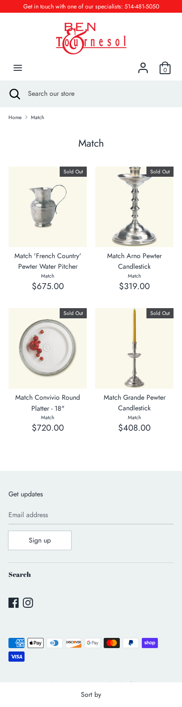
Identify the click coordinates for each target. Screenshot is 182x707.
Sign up (40, 540)
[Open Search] (14, 94)
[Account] (143, 65)
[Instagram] (28, 602)
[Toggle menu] (17, 68)
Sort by (91, 694)
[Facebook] (13, 602)
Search (19, 574)
